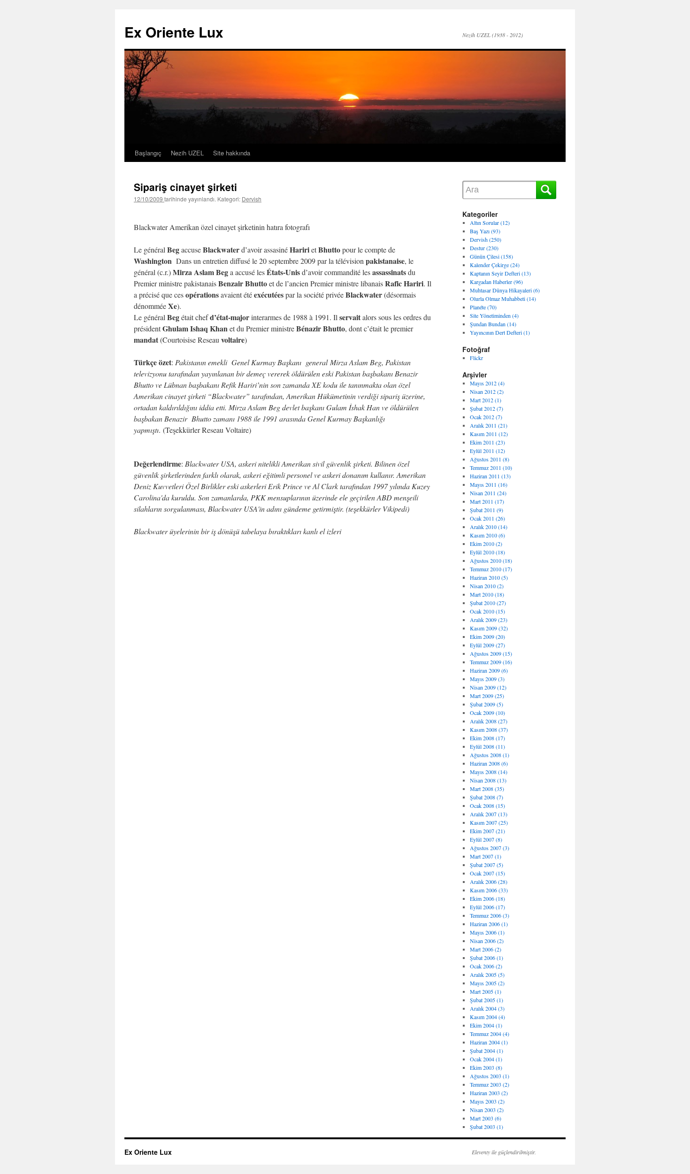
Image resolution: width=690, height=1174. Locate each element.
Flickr (476, 357)
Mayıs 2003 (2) (487, 1101)
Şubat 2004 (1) (486, 1050)
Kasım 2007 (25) (489, 822)
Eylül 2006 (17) (487, 907)
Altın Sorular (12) (490, 222)
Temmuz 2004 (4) (489, 1033)
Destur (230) (484, 248)
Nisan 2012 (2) (487, 391)
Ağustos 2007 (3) (489, 848)
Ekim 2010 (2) (486, 543)
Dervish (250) (485, 239)
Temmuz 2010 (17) (491, 569)
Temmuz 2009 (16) (491, 662)
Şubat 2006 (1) (486, 957)
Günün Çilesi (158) (491, 256)
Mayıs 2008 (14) (488, 771)
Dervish (251, 199)
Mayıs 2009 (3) (487, 679)
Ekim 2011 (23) (487, 442)
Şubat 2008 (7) (486, 797)
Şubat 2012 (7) (486, 408)
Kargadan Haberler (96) (496, 281)
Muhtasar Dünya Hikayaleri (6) (505, 290)
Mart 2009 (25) (487, 695)
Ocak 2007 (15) (487, 873)
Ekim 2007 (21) (487, 831)
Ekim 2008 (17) (487, 738)
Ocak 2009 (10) (487, 712)
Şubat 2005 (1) (486, 1000)
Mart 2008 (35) (487, 788)
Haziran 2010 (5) (489, 577)
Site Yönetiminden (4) (494, 315)
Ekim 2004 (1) (486, 1025)
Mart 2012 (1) (485, 400)
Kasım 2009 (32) (489, 628)
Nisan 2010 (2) (487, 586)
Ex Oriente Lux (173, 32)
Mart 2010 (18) (487, 594)
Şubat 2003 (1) (486, 1126)
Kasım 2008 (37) (489, 729)
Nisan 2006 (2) (487, 940)
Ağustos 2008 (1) (489, 755)
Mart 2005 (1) (485, 991)
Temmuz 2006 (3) (489, 915)
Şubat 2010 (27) (488, 602)
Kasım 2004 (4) (487, 1017)
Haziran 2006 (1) (489, 924)
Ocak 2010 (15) (487, 611)
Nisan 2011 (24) (488, 493)
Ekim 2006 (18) (487, 898)
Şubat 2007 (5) (486, 864)
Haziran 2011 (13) (490, 476)
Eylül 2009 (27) (487, 645)
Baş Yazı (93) (485, 231)
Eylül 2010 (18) (487, 552)
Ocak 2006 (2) (486, 966)
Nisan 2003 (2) (487, 1109)
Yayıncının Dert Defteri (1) (500, 332)
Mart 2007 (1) (485, 856)
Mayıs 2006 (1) (487, 932)
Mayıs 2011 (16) (488, 484)
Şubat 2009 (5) (486, 704)
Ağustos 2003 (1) (489, 1076)
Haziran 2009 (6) (489, 670)
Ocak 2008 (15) (487, 805)
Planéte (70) (483, 307)
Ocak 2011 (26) (487, 518)
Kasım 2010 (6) (487, 535)
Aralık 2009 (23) (488, 619)
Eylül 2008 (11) (487, 746)
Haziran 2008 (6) (489, 763)
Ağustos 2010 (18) (491, 560)
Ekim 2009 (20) (487, 636)
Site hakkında (231, 152)
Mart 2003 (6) (485, 1118)
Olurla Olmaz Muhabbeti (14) (503, 298)
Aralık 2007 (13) (488, 814)
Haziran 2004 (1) (489, 1042)
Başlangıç (148, 152)
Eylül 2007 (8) (486, 839)
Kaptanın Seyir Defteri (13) (500, 273)
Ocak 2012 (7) (486, 417)
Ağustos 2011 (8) (489, 459)
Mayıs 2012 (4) (487, 383)
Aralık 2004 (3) (487, 1008)
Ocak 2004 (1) (486, 1059)
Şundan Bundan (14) (493, 324)
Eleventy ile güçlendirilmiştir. (504, 1152)
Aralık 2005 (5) (487, 974)
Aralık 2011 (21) (488, 425)
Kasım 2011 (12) (489, 433)
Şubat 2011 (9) (486, 510)
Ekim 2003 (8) (486, 1067)
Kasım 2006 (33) (489, 890)
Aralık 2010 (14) (488, 526)
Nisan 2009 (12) (488, 687)
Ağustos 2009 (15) (491, 653)
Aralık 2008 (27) (488, 721)
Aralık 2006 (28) (488, 881)
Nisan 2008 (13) (488, 780)
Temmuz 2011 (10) (491, 467)
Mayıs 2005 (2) (487, 983)
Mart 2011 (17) (487, 501)
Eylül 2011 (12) (487, 450)
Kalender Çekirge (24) (495, 265)
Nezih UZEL (187, 152)
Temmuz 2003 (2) (489, 1084)
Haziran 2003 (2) (489, 1093)
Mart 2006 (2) (485, 949)
